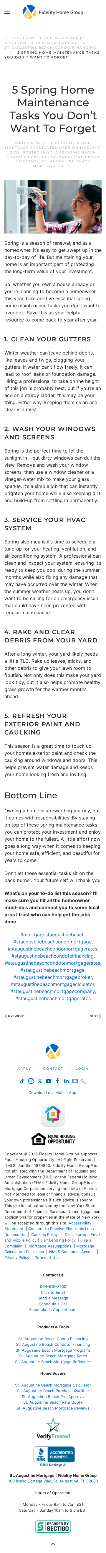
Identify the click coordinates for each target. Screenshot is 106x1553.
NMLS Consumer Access (72, 1251)
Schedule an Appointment (53, 1309)
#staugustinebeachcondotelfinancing (52, 956)
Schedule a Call (53, 1303)
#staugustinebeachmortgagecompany (52, 991)
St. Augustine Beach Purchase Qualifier (53, 1390)
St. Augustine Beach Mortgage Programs (53, 1350)
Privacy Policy (16, 1257)
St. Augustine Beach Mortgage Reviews (53, 1408)
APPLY (24, 1069)
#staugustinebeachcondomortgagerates (52, 949)
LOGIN (82, 1069)
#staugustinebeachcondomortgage (52, 942)
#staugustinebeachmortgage (52, 970)
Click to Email (53, 1292)
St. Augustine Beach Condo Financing (53, 1338)
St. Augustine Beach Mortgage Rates (62, 163)
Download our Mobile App (52, 1092)
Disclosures (75, 1234)
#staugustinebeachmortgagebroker (52, 977)
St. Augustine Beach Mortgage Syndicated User (48, 145)
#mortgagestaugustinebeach (52, 935)
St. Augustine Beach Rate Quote (53, 1402)
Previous (16, 1016)
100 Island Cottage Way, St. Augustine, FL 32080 (53, 1481)
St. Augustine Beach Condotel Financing (53, 1344)
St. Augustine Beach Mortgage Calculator (53, 1385)
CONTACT (53, 1069)
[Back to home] (53, 12)
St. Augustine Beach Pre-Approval (53, 1396)
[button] (7, 12)
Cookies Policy (45, 1234)
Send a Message (53, 1298)
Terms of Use (48, 1257)
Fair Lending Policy (58, 1240)
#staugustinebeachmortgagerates (53, 998)
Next (94, 1016)
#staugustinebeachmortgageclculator (52, 984)
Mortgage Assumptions (50, 1246)
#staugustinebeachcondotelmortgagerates (52, 963)
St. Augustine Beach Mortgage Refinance (53, 1361)
